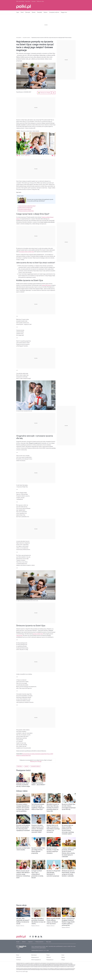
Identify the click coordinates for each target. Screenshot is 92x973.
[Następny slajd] (75, 912)
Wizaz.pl (63, 957)
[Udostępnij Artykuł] (53, 92)
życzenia (26, 766)
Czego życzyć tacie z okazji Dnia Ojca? (27, 206)
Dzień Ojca (19, 766)
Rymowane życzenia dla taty (24, 209)
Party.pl (47, 955)
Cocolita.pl (18, 959)
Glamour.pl (18, 957)
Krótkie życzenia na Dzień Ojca (25, 207)
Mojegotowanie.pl (35, 957)
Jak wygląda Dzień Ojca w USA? (46, 753)
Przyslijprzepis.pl (49, 959)
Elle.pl (17, 955)
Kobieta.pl (48, 957)
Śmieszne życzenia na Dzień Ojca (26, 210)
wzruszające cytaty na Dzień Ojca (26, 251)
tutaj (26, 971)
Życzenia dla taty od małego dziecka (30, 753)
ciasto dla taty (19, 635)
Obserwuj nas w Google (45, 92)
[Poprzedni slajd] (17, 912)
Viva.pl (63, 955)
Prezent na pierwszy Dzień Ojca (23, 755)
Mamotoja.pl (34, 955)
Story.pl (63, 959)
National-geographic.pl (36, 959)
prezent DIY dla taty (46, 285)
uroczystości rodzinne (35, 766)
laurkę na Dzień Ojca (38, 633)
